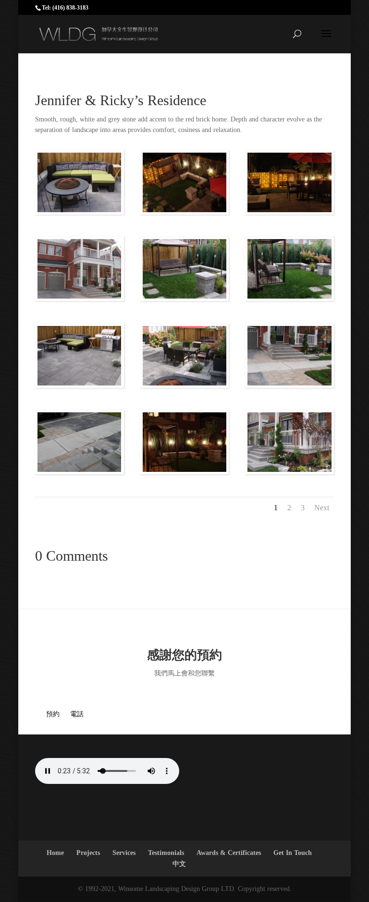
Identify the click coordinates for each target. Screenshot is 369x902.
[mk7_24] (185, 471)
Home (55, 852)
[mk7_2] (289, 298)
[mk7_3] (185, 298)
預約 (53, 714)
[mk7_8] (185, 385)
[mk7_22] (289, 212)
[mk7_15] (79, 298)
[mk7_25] (79, 471)
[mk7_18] (289, 385)
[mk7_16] (289, 471)
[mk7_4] (79, 385)
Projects (88, 852)
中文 (179, 863)
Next (321, 508)
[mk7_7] (79, 212)
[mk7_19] (185, 212)
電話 (77, 714)
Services (123, 852)
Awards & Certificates (229, 852)
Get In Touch (292, 852)
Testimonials (166, 852)
